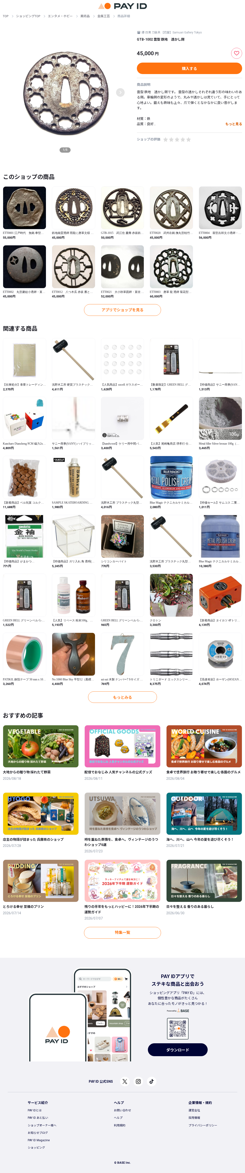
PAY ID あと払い (38, 1117)
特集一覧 (122, 932)
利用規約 (119, 1125)
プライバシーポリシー (203, 1125)
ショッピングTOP (28, 16)
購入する (189, 68)
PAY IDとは (35, 1110)
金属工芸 (103, 16)
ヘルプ (118, 1117)
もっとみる (122, 697)
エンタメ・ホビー (60, 16)
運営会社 (194, 1110)
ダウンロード (177, 1050)
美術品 (85, 16)
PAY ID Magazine (39, 1140)
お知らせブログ (38, 1133)
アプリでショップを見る (122, 310)
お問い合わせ (122, 1110)
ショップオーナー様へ (42, 1125)
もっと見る (233, 124)
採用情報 (194, 1117)
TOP (5, 16)
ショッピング (36, 1147)
